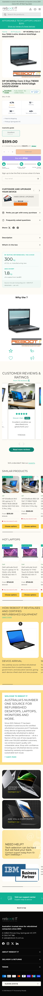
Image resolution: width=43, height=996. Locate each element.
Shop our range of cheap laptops (21, 26)
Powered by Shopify (20, 990)
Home (4, 32)
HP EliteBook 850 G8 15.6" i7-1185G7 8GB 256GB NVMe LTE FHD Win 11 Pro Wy (30, 502)
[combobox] (21, 14)
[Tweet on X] (9, 228)
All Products (16, 32)
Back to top (21, 908)
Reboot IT (10, 990)
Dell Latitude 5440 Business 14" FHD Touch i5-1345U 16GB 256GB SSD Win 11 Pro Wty (30, 572)
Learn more (7, 617)
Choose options (20, 204)
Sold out (28, 152)
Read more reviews (21, 450)
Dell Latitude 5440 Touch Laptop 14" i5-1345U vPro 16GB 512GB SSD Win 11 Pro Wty (10, 572)
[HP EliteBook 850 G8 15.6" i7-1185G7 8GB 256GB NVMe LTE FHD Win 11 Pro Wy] (30, 484)
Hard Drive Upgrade (24, 197)
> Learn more (10, 757)
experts (31, 463)
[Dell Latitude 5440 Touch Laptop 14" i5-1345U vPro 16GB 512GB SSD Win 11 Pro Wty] (10, 553)
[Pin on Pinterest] (18, 228)
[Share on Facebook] (13, 228)
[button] (19, 444)
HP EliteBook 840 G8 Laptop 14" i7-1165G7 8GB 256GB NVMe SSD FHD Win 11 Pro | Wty (10, 504)
